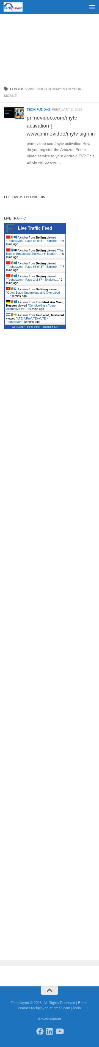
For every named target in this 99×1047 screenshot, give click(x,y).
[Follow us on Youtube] (59, 1031)
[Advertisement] (49, 48)
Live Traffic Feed (35, 228)
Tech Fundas (38, 110)
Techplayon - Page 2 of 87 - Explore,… (33, 279)
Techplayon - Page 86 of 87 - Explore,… (34, 266)
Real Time (33, 326)
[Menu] (92, 7)
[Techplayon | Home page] (16, 7)
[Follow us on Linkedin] (49, 1031)
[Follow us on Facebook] (40, 1031)
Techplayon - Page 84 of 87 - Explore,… (34, 240)
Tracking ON (50, 326)
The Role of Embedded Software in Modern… (34, 252)
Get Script (18, 326)
